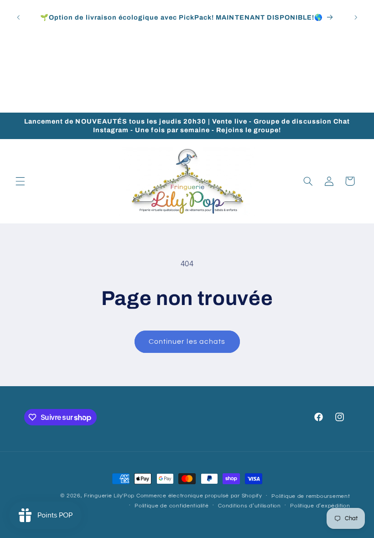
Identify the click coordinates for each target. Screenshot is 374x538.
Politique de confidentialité (172, 505)
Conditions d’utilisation (249, 505)
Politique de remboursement (310, 496)
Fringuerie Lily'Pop (109, 495)
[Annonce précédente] (18, 17)
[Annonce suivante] (356, 17)
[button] (20, 181)
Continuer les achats (187, 341)
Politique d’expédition (320, 505)
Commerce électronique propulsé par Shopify (199, 495)
